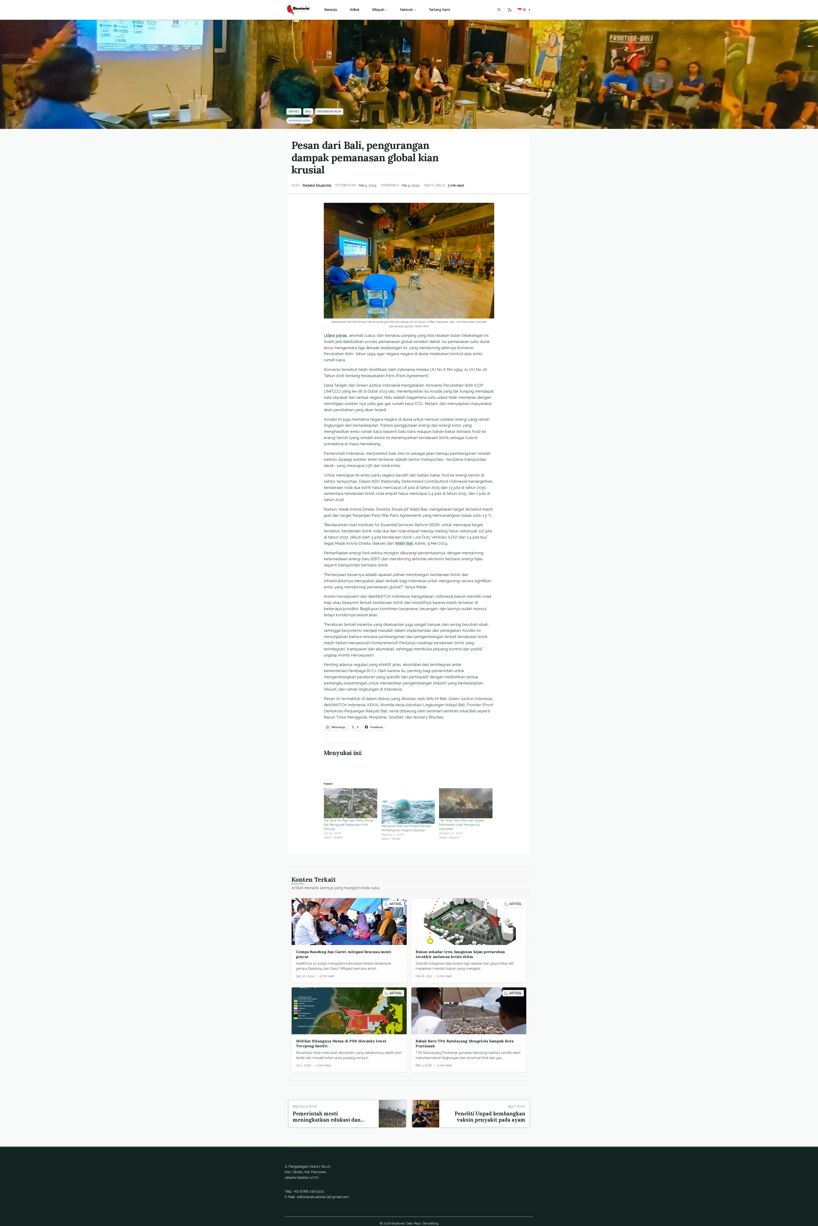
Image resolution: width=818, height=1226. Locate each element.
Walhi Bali (404, 543)
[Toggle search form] (499, 9)
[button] (524, 9)
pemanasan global (300, 120)
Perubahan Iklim (329, 111)
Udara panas (335, 335)
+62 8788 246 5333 (309, 1191)
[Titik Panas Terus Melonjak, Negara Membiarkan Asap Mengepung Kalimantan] (466, 803)
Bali (308, 111)
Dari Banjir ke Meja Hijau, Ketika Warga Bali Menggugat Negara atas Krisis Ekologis (348, 825)
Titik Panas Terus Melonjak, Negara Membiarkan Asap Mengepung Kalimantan (461, 825)
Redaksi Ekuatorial (316, 185)
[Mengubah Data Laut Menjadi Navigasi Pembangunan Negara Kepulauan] (408, 806)
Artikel (294, 111)
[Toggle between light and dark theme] (509, 9)
